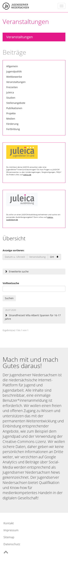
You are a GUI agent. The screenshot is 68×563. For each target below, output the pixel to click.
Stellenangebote (15, 103)
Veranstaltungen (19, 37)
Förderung (12, 123)
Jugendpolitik (14, 71)
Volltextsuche (11, 283)
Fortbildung (13, 129)
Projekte (11, 113)
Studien (10, 97)
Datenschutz (11, 544)
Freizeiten (12, 87)
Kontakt (8, 523)
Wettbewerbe (14, 76)
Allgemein (12, 66)
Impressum (10, 530)
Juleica (10, 92)
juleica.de (27, 174)
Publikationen (14, 108)
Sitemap (8, 537)
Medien (10, 118)
